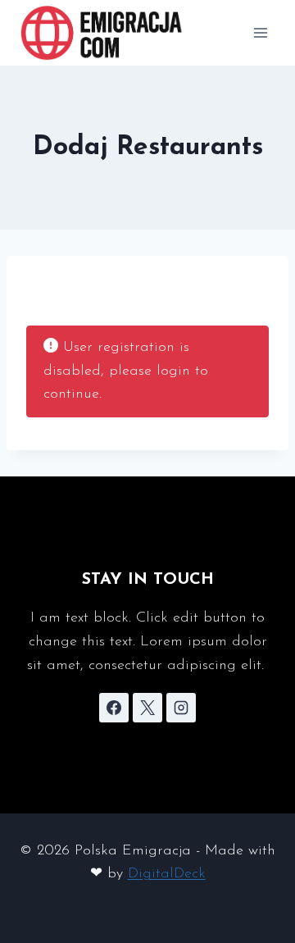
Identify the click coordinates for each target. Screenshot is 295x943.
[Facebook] (114, 707)
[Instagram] (181, 707)
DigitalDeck (167, 874)
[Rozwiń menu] (260, 32)
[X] (147, 707)
